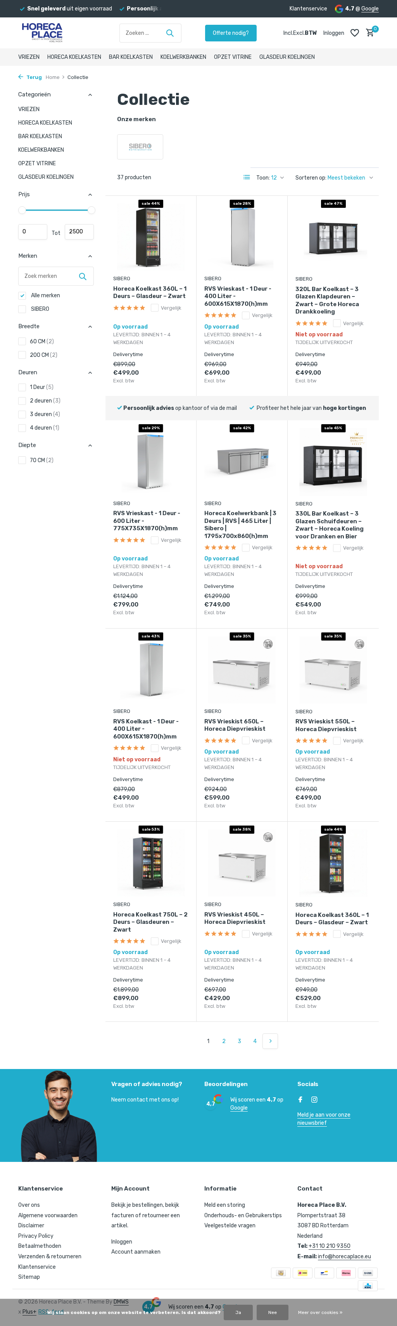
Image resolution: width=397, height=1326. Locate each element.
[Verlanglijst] (354, 33)
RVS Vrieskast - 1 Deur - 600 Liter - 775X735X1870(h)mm (146, 521)
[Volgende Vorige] (270, 1041)
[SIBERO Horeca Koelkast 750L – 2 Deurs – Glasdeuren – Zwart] (150, 863)
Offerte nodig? (231, 33)
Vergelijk (171, 308)
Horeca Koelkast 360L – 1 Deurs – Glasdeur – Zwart (149, 292)
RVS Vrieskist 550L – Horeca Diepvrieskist (326, 725)
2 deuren (45, 400)
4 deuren (44, 428)
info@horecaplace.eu (344, 1256)
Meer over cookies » (320, 1312)
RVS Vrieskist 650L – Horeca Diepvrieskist (235, 725)
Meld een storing (224, 1205)
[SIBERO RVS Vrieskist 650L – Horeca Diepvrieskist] (242, 670)
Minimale (32, 232)
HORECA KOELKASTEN (74, 57)
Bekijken (351, 382)
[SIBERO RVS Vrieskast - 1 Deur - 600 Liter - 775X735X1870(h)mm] (150, 461)
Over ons (29, 1205)
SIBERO (39, 309)
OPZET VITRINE (233, 57)
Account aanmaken (136, 1252)
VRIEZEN (29, 57)
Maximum (79, 232)
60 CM (42, 341)
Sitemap (29, 1277)
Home (53, 77)
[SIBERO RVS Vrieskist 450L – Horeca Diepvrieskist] (242, 863)
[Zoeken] (170, 33)
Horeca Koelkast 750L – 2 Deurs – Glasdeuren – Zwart (150, 922)
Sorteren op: (310, 178)
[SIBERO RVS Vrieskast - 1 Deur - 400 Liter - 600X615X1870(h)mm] (242, 237)
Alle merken (45, 295)
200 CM (43, 355)
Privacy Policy (36, 1236)
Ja (238, 1312)
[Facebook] (300, 1100)
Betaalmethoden (39, 1246)
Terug (33, 77)
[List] (246, 177)
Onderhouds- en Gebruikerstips (243, 1215)
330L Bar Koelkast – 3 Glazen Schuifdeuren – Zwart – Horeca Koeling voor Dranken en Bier (329, 525)
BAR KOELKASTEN (131, 57)
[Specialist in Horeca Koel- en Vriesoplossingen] (57, 32)
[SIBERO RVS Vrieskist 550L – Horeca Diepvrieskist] (333, 670)
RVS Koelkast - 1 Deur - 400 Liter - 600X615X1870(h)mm (146, 729)
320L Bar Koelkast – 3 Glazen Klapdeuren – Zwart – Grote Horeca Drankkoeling (327, 300)
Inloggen (121, 1242)
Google (370, 8)
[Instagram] (314, 1100)
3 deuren (45, 414)
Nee (272, 1312)
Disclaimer (31, 1225)
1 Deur (42, 387)
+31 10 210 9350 (329, 1246)
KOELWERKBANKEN (183, 57)
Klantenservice (308, 8)
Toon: (263, 178)
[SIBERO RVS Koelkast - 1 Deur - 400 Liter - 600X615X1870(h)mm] (150, 670)
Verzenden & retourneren (49, 1256)
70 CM (42, 460)
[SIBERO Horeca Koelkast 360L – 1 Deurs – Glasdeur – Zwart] (150, 237)
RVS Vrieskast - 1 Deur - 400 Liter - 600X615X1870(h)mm (237, 296)
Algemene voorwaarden (48, 1215)
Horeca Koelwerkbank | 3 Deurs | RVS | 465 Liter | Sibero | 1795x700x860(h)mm (240, 525)
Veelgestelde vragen (229, 1225)
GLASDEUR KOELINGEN (287, 57)
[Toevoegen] (175, 381)
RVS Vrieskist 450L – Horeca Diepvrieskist (235, 918)
